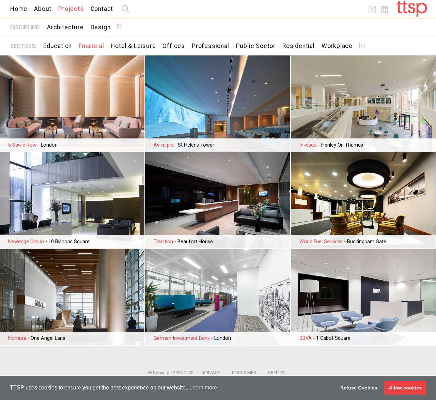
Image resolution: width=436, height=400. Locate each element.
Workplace (337, 46)
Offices (173, 46)
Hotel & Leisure (133, 46)
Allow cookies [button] (405, 387)
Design (101, 27)
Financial (91, 46)
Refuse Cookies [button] (358, 387)
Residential (298, 46)
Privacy (211, 372)
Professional (210, 46)
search (125, 9)
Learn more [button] (203, 387)
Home (18, 8)
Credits (276, 372)
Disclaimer (244, 372)
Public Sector (256, 46)
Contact (102, 8)
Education (57, 46)
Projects (70, 8)
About (42, 8)
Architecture (65, 27)
